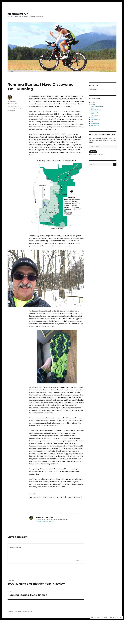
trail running (11, 110)
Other (92, 114)
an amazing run (18, 13)
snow (9, 108)
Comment (77, 560)
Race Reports (94, 115)
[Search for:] (101, 164)
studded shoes (15, 108)
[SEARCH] (114, 164)
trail (21, 108)
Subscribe (93, 152)
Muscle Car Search (96, 110)
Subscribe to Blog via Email (102, 134)
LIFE (92, 108)
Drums (93, 104)
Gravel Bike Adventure (97, 106)
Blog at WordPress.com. (25, 611)
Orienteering (94, 112)
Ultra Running (95, 123)
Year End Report (95, 125)
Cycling (93, 102)
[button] (56, 195)
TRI (92, 121)
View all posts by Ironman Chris (45, 521)
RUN (9, 106)
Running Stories (15, 106)
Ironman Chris (12, 101)
